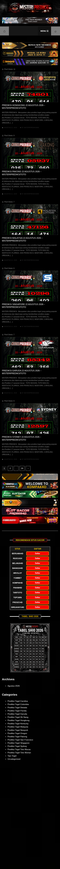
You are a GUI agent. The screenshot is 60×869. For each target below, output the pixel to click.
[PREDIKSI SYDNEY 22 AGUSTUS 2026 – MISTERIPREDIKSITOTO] (30, 418)
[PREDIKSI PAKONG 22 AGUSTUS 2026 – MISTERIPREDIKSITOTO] (30, 153)
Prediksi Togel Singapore (18, 743)
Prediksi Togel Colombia (18, 704)
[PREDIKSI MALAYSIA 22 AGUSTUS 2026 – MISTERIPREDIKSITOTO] (30, 219)
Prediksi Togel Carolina (18, 701)
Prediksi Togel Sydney (17, 746)
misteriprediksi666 (31, 127)
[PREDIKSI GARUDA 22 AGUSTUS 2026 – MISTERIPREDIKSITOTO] (30, 352)
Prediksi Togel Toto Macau (19, 749)
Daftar (37, 553)
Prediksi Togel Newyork (18, 730)
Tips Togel (12, 756)
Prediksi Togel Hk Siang (18, 717)
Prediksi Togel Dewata (17, 707)
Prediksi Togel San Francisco (20, 740)
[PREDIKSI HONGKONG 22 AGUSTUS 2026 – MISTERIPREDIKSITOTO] (30, 87)
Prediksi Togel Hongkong (18, 720)
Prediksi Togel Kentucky (18, 723)
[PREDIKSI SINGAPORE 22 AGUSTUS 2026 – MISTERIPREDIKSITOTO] (30, 286)
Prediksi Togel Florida (17, 711)
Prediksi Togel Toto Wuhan (19, 752)
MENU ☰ (44, 31)
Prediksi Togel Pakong (17, 736)
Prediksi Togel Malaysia (18, 727)
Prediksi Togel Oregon (17, 733)
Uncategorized (14, 759)
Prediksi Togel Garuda (17, 714)
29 (22, 468)
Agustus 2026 (14, 686)
